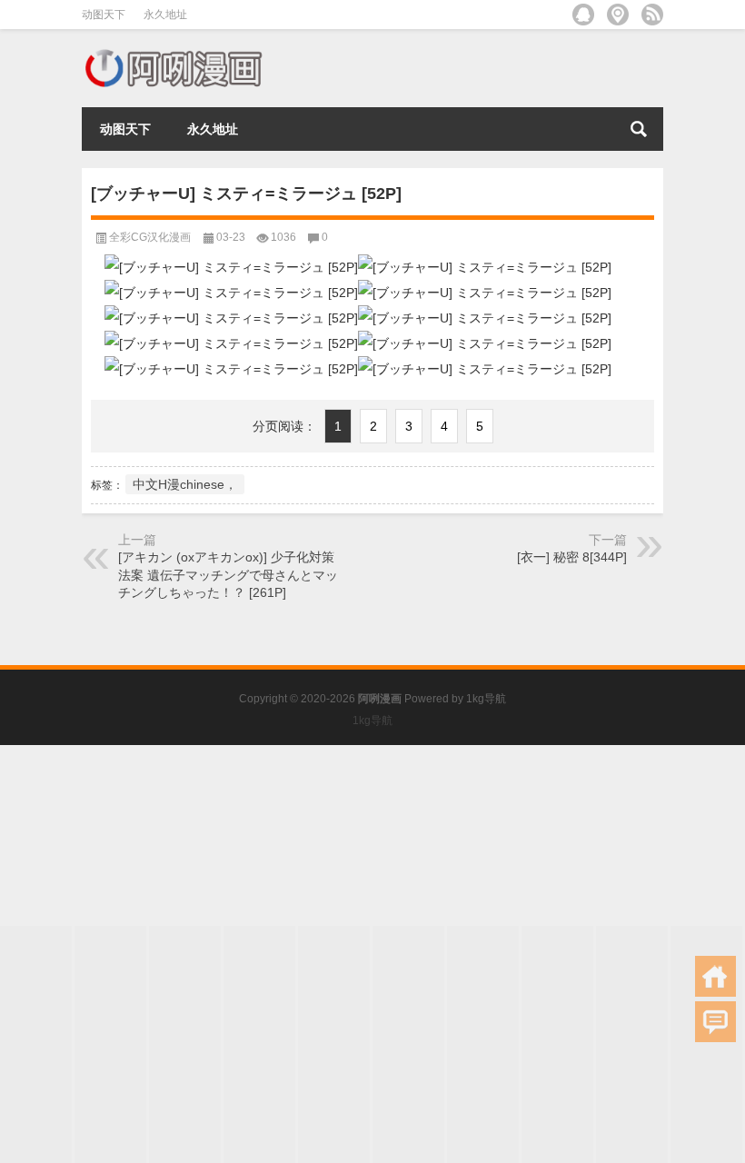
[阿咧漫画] (172, 53)
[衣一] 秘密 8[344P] (572, 557)
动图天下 (103, 14)
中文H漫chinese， (185, 484)
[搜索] (638, 129)
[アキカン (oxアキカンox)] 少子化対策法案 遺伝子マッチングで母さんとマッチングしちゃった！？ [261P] (228, 575)
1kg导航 (486, 698)
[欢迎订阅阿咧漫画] (652, 14)
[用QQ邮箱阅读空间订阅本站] (583, 14)
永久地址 (165, 14)
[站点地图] (618, 14)
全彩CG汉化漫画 (150, 237)
